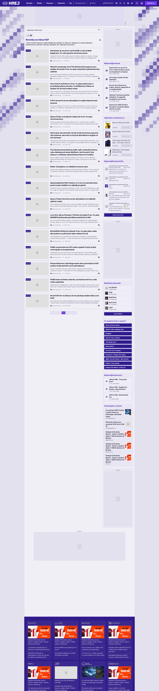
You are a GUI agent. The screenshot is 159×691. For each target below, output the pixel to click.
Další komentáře (118, 215)
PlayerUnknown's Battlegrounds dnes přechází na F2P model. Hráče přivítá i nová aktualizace (74, 264)
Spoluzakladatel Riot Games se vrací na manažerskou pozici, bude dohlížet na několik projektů (74, 184)
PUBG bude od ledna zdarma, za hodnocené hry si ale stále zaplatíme (73, 280)
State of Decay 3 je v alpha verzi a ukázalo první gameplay (92, 648)
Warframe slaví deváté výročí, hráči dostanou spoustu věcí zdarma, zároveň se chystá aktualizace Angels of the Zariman (74, 135)
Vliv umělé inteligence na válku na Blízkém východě (65, 654)
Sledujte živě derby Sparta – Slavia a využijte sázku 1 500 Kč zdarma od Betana (115, 435)
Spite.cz (108, 464)
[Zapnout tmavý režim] (141, 3)
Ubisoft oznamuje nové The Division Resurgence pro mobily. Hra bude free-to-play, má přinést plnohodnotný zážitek (75, 69)
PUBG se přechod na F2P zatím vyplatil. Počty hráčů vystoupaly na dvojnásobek (73, 248)
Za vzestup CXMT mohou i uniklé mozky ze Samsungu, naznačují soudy (115, 413)
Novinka (28, 50)
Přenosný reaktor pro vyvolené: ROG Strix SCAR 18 (115, 424)
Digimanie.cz (109, 440)
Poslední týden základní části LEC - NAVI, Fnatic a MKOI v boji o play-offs (120, 649)
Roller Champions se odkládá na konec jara (69, 167)
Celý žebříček (118, 314)
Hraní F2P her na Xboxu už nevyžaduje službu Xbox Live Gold (74, 297)
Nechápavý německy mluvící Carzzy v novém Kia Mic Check (118, 656)
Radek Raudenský (56, 60)
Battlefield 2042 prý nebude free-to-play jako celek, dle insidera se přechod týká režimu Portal (73, 232)
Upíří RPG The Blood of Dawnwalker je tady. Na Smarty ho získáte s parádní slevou (38, 655)
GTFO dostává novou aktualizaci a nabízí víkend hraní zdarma (73, 102)
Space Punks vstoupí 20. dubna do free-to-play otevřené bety (71, 118)
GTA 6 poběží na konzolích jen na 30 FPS (65, 648)
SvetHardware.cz (111, 418)
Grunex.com (109, 452)
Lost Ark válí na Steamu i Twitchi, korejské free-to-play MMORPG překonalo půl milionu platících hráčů (74, 216)
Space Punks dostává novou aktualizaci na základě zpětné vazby (72, 200)
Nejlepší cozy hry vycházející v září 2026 (65, 681)
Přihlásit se (151, 3)
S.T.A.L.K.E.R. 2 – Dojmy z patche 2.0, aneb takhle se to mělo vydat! (93, 654)
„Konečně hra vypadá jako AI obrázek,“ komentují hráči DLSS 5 (39, 648)
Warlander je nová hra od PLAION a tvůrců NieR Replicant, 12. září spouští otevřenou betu (70, 52)
